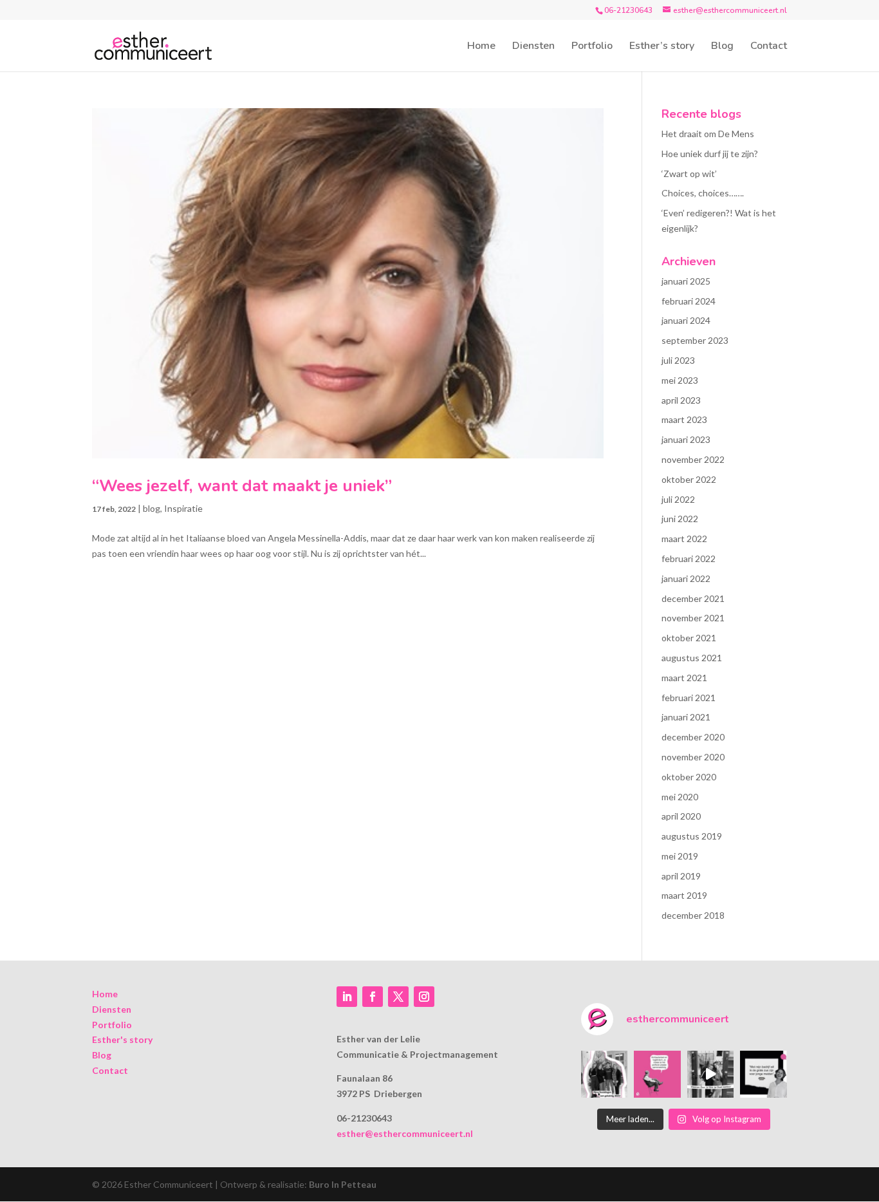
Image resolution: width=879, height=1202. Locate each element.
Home (481, 47)
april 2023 (681, 400)
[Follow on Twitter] (398, 996)
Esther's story (122, 1039)
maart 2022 (684, 538)
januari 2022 (686, 578)
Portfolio (592, 47)
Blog (722, 47)
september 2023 (695, 340)
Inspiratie (183, 508)
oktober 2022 (689, 479)
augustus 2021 (692, 657)
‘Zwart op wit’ (689, 173)
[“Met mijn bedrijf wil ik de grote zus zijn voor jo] (763, 1074)
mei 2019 (680, 855)
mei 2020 (680, 796)
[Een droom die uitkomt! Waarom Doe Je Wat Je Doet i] (710, 1074)
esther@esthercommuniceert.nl (405, 1133)
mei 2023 (680, 380)
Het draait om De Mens (708, 133)
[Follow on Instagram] (424, 996)
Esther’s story (661, 47)
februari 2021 (689, 697)
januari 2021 (686, 716)
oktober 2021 (689, 637)
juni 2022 (680, 518)
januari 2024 (686, 320)
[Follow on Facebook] (372, 996)
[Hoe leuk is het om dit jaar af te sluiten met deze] (604, 1074)
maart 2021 (684, 677)
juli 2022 (678, 499)
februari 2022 (689, 558)
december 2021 (693, 598)
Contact (768, 47)
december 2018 (693, 915)
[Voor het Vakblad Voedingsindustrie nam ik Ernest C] (657, 1074)
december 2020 (693, 736)
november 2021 (693, 617)
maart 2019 (684, 895)
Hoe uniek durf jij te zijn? (710, 153)
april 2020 (681, 816)
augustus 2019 (692, 836)
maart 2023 (684, 419)
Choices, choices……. (703, 192)
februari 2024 (689, 301)
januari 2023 (686, 439)
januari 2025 (686, 281)
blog (151, 508)
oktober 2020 (689, 776)
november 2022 (693, 459)
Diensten (533, 47)
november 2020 (693, 756)
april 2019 (681, 875)
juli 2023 (678, 360)
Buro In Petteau (342, 1184)
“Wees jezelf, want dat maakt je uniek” (242, 485)
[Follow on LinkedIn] (347, 996)
